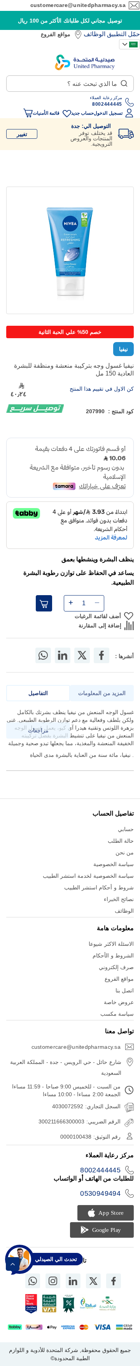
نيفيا (123, 349)
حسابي (126, 829)
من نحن (125, 852)
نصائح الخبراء (119, 899)
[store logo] (84, 62)
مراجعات (38, 730)
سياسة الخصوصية (113, 864)
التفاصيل (38, 693)
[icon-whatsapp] (32, 1280)
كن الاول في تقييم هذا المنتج (102, 389)
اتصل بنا (125, 990)
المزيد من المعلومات (102, 693)
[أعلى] (12, 1264)
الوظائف (94, 34)
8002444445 (100, 1170)
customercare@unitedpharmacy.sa (78, 5)
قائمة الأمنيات (46, 113)
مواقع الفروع (55, 34)
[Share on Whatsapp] (43, 655)
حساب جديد (82, 113)
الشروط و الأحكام (113, 955)
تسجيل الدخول (108, 113)
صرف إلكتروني (116, 967)
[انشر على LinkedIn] (62, 655)
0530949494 (100, 1193)
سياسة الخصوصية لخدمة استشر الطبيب (88, 876)
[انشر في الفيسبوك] (101, 655)
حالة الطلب (121, 841)
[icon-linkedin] (73, 1280)
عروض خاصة (119, 1002)
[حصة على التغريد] (82, 655)
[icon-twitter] (93, 1280)
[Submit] (124, 81)
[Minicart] (28, 113)
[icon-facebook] (113, 1280)
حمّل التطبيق (123, 34)
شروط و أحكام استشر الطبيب (99, 887)
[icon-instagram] (53, 1280)
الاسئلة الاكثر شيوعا (111, 944)
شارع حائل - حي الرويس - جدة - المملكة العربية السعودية (65, 1067)
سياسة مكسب (117, 1014)
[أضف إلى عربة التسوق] (44, 603)
